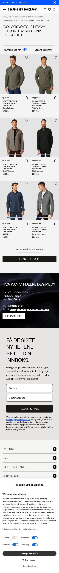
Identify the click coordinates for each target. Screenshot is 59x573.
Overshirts (38, 17)
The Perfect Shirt (23, 17)
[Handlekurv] (54, 9)
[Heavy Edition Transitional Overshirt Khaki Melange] (15, 137)
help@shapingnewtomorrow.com (29, 309)
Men (10, 17)
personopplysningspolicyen (18, 419)
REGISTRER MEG (29, 408)
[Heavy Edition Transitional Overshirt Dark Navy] (15, 200)
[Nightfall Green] (5, 97)
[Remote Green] (3, 97)
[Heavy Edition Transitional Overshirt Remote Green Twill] (15, 74)
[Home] (22, 9)
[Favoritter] (49, 9)
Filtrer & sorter (14, 50)
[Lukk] (54, 2)
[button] (26, 97)
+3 (10, 97)
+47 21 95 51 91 (14, 305)
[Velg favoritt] (26, 57)
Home (4, 17)
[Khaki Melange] (7, 97)
